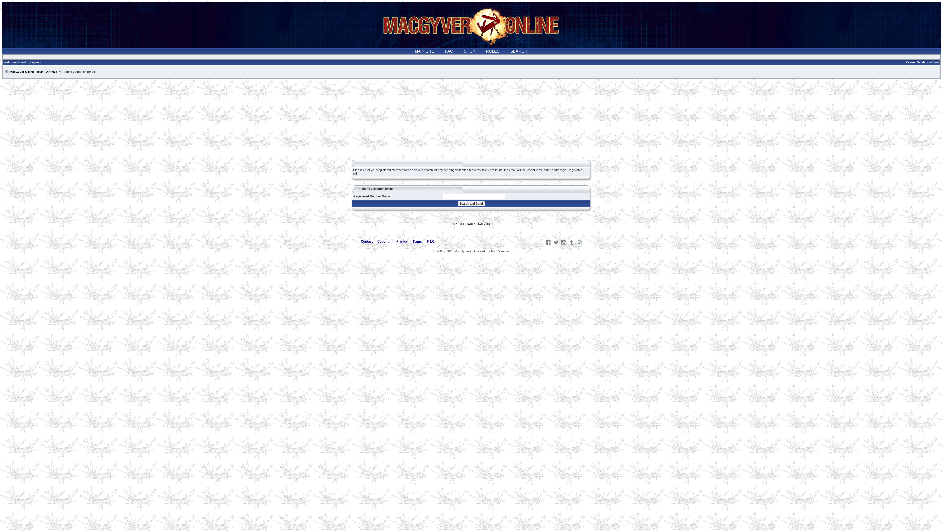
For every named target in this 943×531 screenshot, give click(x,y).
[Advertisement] (471, 121)
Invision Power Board (479, 223)
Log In (34, 62)
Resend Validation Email (922, 62)
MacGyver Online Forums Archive (33, 72)
